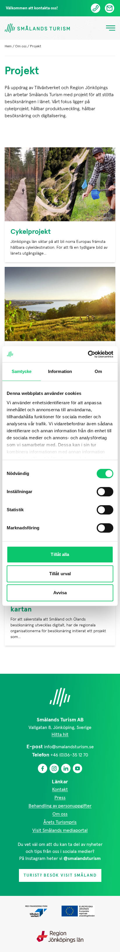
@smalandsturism (82, 858)
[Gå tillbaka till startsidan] (37, 28)
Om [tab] (98, 371)
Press (60, 797)
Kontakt (60, 789)
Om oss (21, 46)
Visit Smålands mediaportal (60, 830)
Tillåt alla (60, 554)
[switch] (105, 491)
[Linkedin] (65, 768)
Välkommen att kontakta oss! (32, 8)
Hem (8, 46)
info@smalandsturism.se (69, 746)
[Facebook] (42, 768)
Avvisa (60, 592)
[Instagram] (54, 768)
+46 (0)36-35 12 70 (69, 755)
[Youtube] (77, 768)
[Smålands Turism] (60, 697)
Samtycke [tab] (22, 371)
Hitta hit (60, 734)
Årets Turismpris (60, 822)
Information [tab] (60, 371)
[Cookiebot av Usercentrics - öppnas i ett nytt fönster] (87, 354)
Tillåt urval (60, 573)
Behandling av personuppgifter (60, 806)
